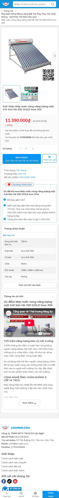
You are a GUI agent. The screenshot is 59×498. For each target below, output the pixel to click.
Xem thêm (28, 402)
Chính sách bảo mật (12, 458)
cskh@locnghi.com (18, 443)
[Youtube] (15, 481)
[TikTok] (9, 481)
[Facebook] (3, 481)
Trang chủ (8, 11)
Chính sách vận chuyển (13, 462)
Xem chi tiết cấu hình (30, 285)
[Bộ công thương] (11, 489)
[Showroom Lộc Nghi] (5, 4)
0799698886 (25, 137)
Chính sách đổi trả (11, 466)
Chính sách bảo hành (12, 470)
